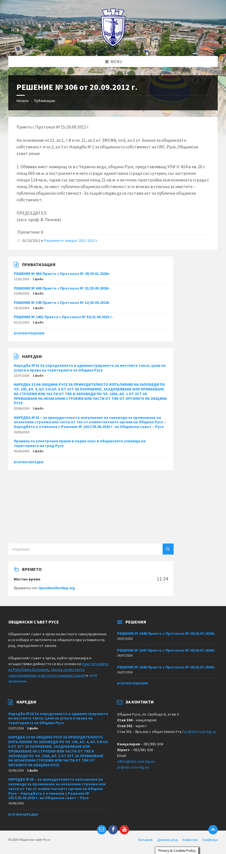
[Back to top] (213, 829)
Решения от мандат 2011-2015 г (70, 240)
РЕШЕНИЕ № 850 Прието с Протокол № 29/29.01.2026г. (62, 273)
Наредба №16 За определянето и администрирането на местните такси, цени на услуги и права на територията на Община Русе (90, 368)
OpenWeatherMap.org (56, 587)
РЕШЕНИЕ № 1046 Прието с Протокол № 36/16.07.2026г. (166, 667)
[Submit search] (168, 549)
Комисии (190, 839)
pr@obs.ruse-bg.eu (200, 731)
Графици (210, 839)
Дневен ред (167, 839)
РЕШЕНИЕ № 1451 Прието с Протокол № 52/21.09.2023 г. (63, 316)
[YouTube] (124, 829)
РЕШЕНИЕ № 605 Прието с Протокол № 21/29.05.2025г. (62, 288)
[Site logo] (113, 45)
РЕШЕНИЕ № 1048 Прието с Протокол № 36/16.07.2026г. (166, 633)
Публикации (44, 100)
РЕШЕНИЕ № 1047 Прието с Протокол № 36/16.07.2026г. (166, 650)
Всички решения (29, 333)
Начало (23, 100)
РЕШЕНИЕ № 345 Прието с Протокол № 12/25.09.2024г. (62, 302)
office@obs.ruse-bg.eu (136, 761)
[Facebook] (113, 829)
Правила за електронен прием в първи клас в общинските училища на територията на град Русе (80, 443)
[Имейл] (101, 829)
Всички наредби (29, 462)
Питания (145, 839)
